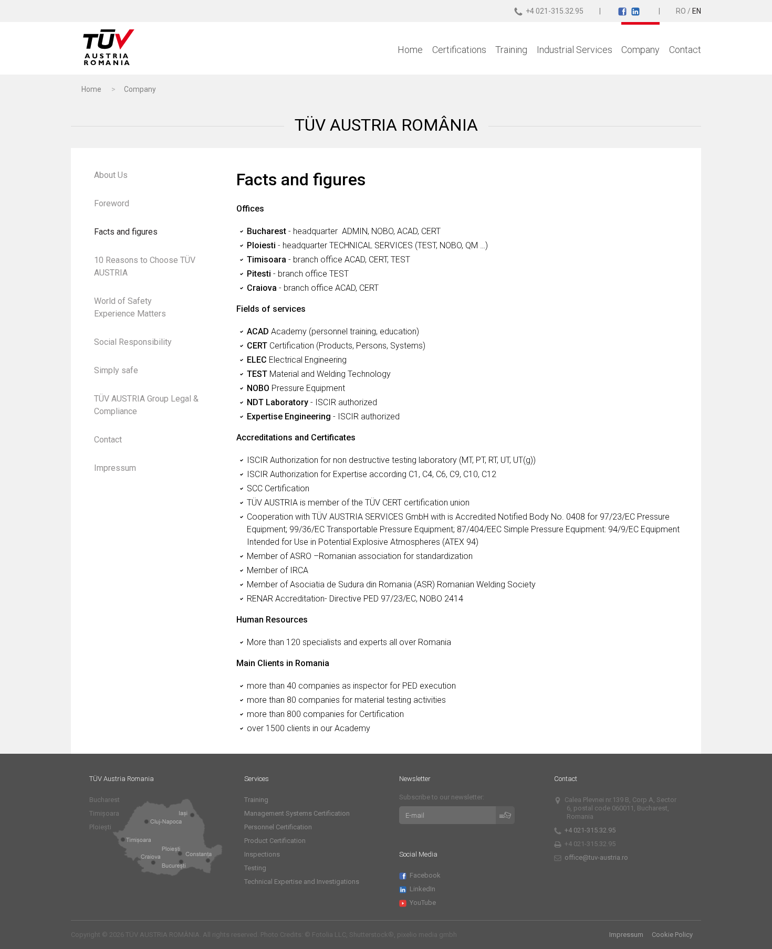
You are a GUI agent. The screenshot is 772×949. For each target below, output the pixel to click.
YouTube (424, 902)
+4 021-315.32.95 (591, 830)
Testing (255, 868)
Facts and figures (126, 232)
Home (410, 49)
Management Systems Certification (297, 813)
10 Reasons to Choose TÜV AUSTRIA (144, 266)
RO (681, 11)
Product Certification (275, 841)
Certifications (459, 49)
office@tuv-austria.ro (596, 857)
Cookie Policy (672, 935)
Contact (685, 49)
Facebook (426, 875)
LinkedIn (423, 889)
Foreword (111, 203)
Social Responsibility (133, 342)
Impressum (115, 468)
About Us (111, 175)
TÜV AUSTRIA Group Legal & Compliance (146, 405)
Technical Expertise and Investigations (301, 881)
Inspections (262, 854)
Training (511, 49)
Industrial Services (574, 49)
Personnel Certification (278, 827)
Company (640, 49)
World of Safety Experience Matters (130, 307)
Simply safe (116, 370)
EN (696, 11)
